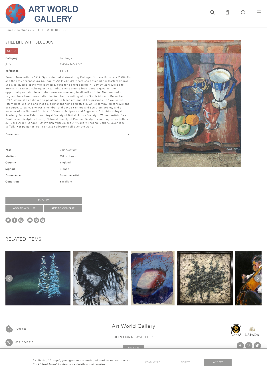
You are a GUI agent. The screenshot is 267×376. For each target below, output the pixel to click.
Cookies (21, 328)
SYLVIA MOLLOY (71, 64)
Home (9, 30)
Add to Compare (62, 208)
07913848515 (24, 342)
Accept (218, 362)
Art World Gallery (133, 326)
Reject (185, 362)
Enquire (43, 200)
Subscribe (133, 348)
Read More (152, 362)
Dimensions (12, 134)
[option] (37, 278)
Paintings (23, 30)
